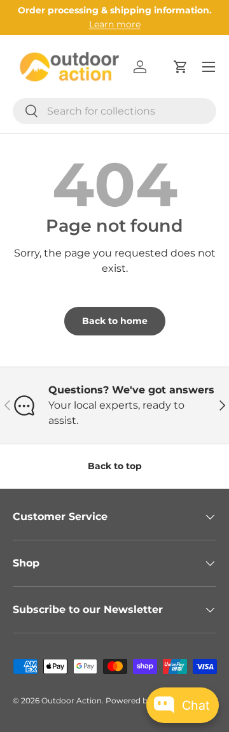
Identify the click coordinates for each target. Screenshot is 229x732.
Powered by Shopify (144, 700)
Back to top (115, 466)
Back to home (115, 321)
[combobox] (114, 111)
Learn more (115, 24)
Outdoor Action (71, 700)
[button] (181, 67)
